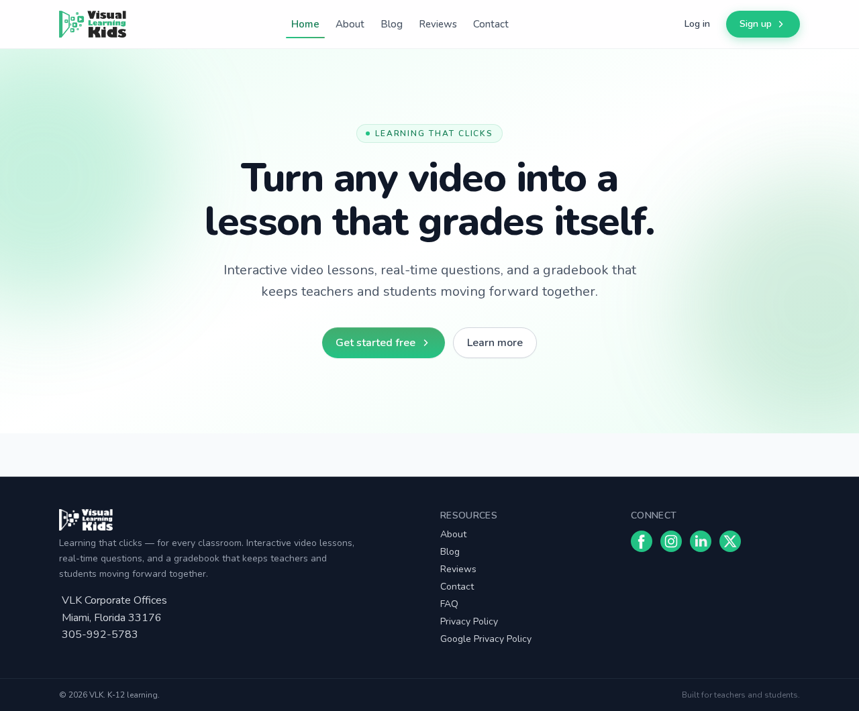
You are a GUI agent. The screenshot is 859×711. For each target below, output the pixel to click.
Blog (392, 24)
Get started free (375, 342)
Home (305, 24)
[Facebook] (641, 541)
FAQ (449, 604)
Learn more (495, 342)
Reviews (438, 24)
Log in (697, 23)
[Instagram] (671, 541)
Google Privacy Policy (486, 639)
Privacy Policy (469, 621)
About (350, 24)
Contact (491, 24)
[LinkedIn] (700, 541)
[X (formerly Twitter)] (730, 541)
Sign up (756, 23)
